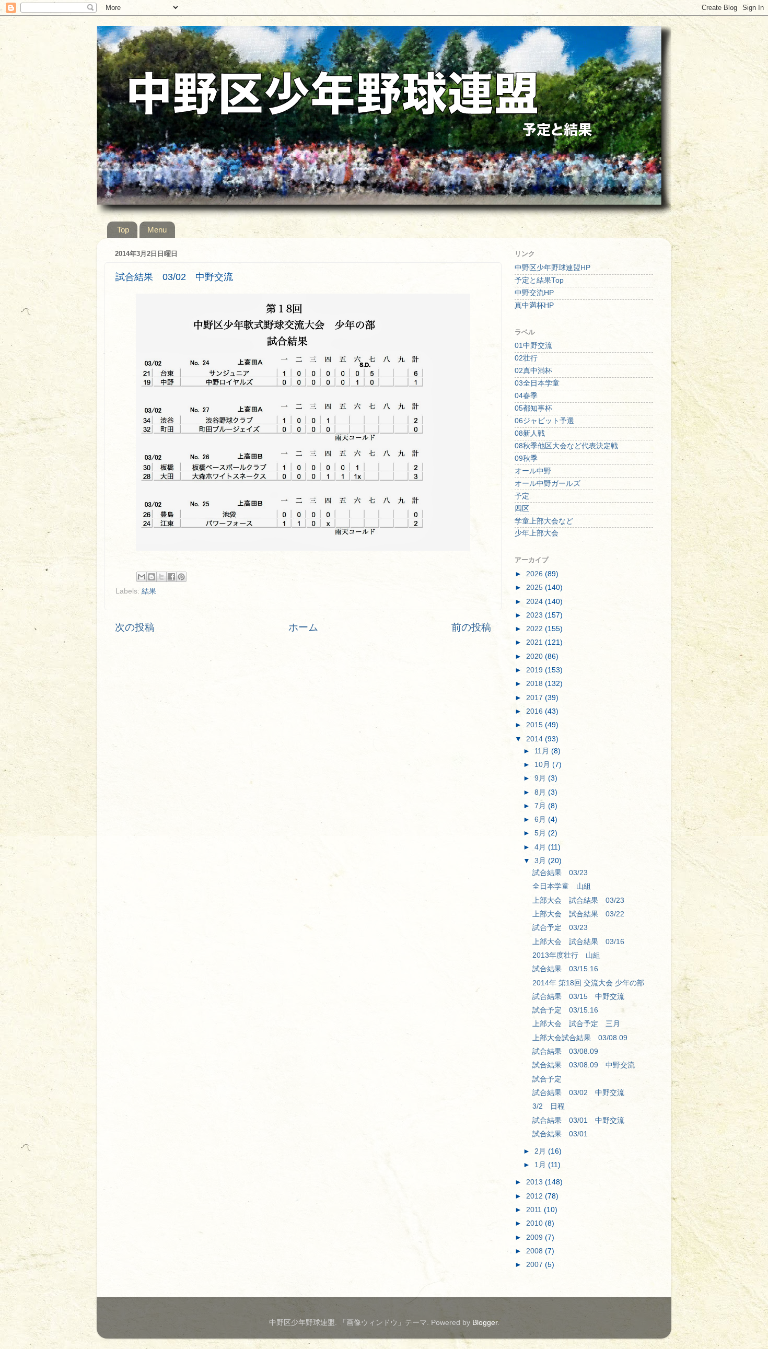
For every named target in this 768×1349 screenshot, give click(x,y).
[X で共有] (161, 577)
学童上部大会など (544, 521)
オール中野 (533, 471)
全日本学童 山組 (561, 886)
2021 (535, 642)
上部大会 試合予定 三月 (576, 1024)
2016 (535, 711)
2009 (535, 1237)
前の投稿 (471, 627)
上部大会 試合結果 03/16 (578, 942)
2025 (535, 587)
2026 (535, 574)
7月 (541, 806)
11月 (542, 751)
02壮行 (526, 358)
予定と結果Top (539, 280)
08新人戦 (530, 433)
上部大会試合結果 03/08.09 (579, 1038)
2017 (535, 698)
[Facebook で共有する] (171, 577)
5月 (541, 833)
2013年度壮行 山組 (566, 955)
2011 (535, 1210)
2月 (541, 1151)
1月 (541, 1165)
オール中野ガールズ (547, 483)
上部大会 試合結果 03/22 (578, 914)
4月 (541, 847)
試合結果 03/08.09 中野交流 (583, 1065)
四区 (522, 509)
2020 (535, 656)
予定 (522, 496)
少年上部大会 (536, 533)
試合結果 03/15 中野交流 (578, 997)
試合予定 (547, 1079)
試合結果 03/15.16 (565, 969)
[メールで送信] (141, 577)
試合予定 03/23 (560, 928)
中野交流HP (534, 293)
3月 (541, 861)
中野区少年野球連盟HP (552, 268)
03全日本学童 (537, 383)
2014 (535, 739)
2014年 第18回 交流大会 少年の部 (588, 983)
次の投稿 (135, 627)
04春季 (526, 396)
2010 (535, 1223)
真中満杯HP (534, 305)
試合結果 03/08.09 (565, 1051)
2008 (535, 1251)
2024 (535, 602)
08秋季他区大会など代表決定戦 (566, 446)
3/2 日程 (548, 1106)
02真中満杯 (533, 371)
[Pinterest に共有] (181, 577)
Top (123, 229)
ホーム (303, 627)
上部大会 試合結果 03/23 (578, 900)
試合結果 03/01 (560, 1134)
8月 (541, 792)
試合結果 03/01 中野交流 (578, 1120)
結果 (149, 591)
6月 (541, 819)
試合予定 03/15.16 (565, 1010)
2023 (535, 615)
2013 (535, 1182)
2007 (535, 1265)
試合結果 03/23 (560, 873)
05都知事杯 (533, 408)
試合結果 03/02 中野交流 (578, 1093)
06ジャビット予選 (544, 421)
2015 (535, 725)
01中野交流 (533, 346)
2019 (535, 670)
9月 (541, 778)
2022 (535, 629)
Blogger (484, 1323)
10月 (543, 765)
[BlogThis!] (151, 577)
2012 (535, 1196)
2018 (535, 684)
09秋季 (526, 458)
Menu (157, 229)
